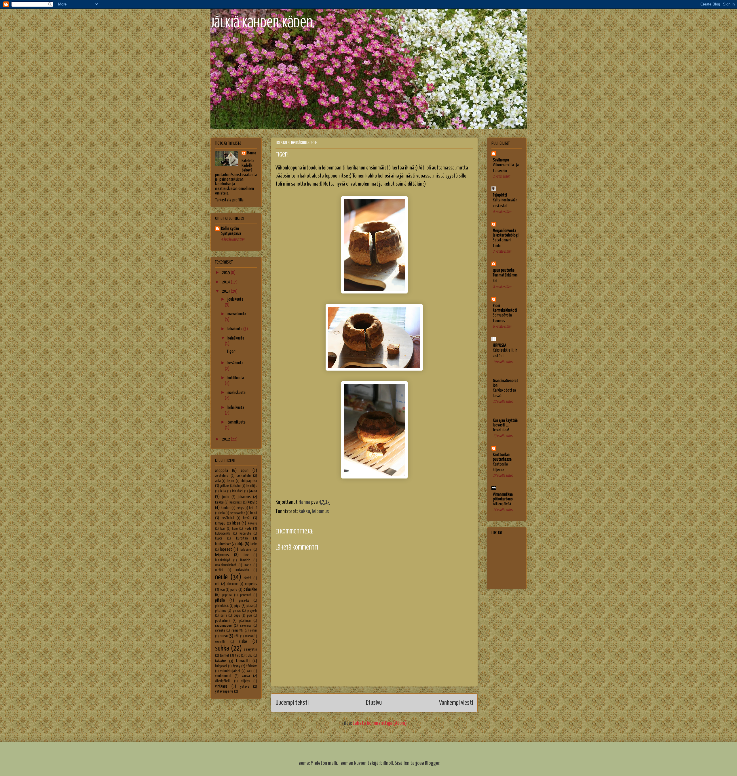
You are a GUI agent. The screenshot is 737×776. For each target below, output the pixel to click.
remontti (237, 630)
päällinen (244, 621)
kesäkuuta (235, 363)
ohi (217, 584)
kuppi (218, 538)
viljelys (245, 681)
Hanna (251, 153)
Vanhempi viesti (456, 702)
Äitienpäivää (502, 504)
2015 (226, 272)
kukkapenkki (223, 533)
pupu (237, 615)
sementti (220, 642)
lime (246, 555)
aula (218, 481)
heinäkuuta (235, 338)
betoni (231, 481)
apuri (244, 470)
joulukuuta (235, 299)
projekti (252, 611)
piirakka (244, 601)
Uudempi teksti (292, 702)
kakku (304, 511)
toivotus (221, 661)
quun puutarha (503, 270)
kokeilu (252, 523)
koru (235, 529)
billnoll (386, 763)
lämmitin (245, 560)
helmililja (251, 486)
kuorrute (245, 533)
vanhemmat (223, 676)
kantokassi (235, 502)
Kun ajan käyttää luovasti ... (505, 422)
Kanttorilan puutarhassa (502, 457)
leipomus (320, 511)
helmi (237, 486)
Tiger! (231, 351)
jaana (253, 491)
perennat (245, 595)
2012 (226, 439)
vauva (246, 676)
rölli (237, 636)
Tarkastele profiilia (229, 200)
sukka (222, 648)
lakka (253, 544)
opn (222, 590)
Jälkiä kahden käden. (262, 22)
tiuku (249, 655)
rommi (253, 630)
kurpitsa (242, 538)
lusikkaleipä (222, 560)
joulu (225, 497)
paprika (226, 595)
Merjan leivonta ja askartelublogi (505, 232)
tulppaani (221, 666)
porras (237, 611)
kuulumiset (223, 544)
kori (222, 529)
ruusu (224, 636)
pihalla (220, 600)
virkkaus (221, 686)
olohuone (232, 584)
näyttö (247, 578)
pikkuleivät (222, 606)
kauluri (226, 508)
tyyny (236, 666)
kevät (247, 518)
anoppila (221, 470)
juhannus (244, 497)
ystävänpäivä (224, 691)
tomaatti (243, 661)
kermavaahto (237, 513)
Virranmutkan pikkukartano (503, 496)
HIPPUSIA (499, 345)
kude (248, 529)
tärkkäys (251, 666)
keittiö (253, 508)
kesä (253, 513)
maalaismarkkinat (225, 565)
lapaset (226, 549)
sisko (243, 641)
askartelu (244, 476)
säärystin (250, 649)
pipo (237, 606)
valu (249, 671)
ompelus (251, 584)
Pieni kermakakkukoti (505, 308)
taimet (224, 655)
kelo (222, 513)
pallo (233, 590)
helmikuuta (235, 407)
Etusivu (374, 702)
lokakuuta (235, 329)
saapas (249, 636)
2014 (226, 282)
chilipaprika (249, 481)
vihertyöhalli (223, 681)
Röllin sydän (230, 228)
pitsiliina (220, 611)
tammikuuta (236, 422)
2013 (226, 291)
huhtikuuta (235, 378)
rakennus (245, 626)
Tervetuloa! (501, 430)
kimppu (220, 523)
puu (249, 615)
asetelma (221, 476)
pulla (224, 615)
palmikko (250, 589)
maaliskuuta (236, 392)
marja (247, 565)
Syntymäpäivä (231, 234)
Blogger (432, 763)
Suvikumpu (501, 160)
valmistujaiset (230, 671)
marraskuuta (236, 314)
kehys (240, 508)
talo (237, 655)
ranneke (220, 630)
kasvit (252, 502)
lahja (240, 544)
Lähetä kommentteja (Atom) (380, 723)
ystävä (244, 687)
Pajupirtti (500, 195)
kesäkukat (228, 518)
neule (221, 577)
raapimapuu (223, 626)
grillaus (224, 486)
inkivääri (237, 491)
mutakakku (242, 570)
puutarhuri (222, 621)
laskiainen (246, 550)
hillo (223, 491)
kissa (236, 523)
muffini (219, 570)
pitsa (249, 606)
